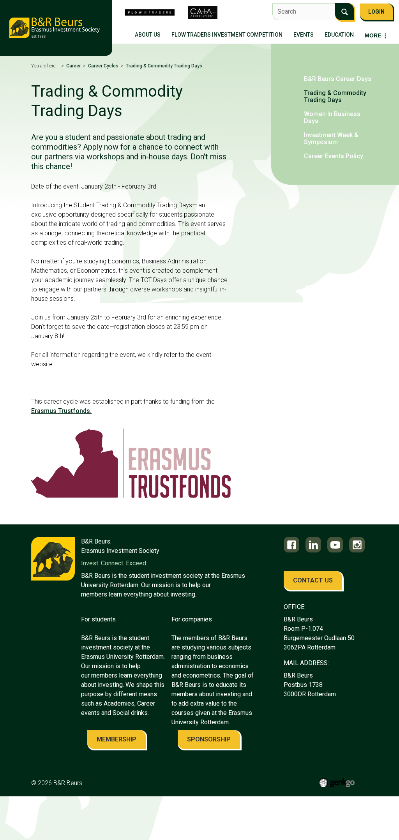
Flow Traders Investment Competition (226, 35)
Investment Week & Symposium (331, 138)
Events (303, 35)
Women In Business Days (332, 117)
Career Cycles (103, 66)
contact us (313, 580)
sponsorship (209, 739)
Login (376, 12)
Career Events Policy (333, 156)
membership (116, 739)
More (373, 35)
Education (339, 35)
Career (73, 66)
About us (148, 35)
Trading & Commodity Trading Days (164, 66)
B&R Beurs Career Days (337, 79)
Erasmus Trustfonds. (61, 411)
